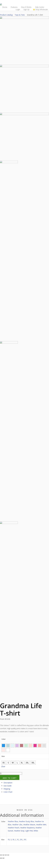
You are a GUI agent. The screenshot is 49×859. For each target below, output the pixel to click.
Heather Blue (13, 821)
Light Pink (29, 831)
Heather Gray (19, 831)
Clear (3, 766)
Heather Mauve (29, 824)
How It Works (26, 7)
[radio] (3, 745)
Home (4, 7)
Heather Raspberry (27, 827)
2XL (21, 839)
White (36, 831)
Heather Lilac (17, 824)
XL (18, 839)
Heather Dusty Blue (26, 821)
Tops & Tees (20, 15)
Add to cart (10, 778)
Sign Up (26, 9)
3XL (25, 839)
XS (9, 839)
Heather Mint (41, 824)
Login (18, 9)
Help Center (39, 7)
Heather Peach (13, 827)
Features (14, 7)
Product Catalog (6, 15)
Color (4, 739)
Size (3, 756)
